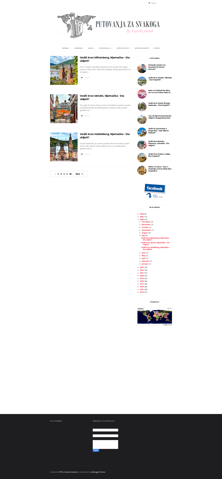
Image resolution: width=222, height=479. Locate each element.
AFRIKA (65, 48)
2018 (142, 281)
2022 (142, 270)
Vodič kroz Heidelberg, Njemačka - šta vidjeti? (155, 248)
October (145, 227)
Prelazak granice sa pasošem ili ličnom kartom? (156, 67)
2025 (142, 217)
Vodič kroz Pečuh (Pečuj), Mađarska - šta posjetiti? (159, 104)
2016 (142, 287)
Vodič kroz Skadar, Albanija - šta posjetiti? (160, 79)
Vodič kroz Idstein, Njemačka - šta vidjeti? (155, 243)
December (146, 222)
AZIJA (90, 48)
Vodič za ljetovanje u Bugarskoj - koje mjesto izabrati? (158, 131)
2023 (142, 267)
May (144, 255)
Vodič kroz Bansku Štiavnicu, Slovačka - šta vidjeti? (158, 143)
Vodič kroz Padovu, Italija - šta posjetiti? (159, 155)
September (146, 230)
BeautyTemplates (71, 472)
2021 (142, 273)
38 (70, 174)
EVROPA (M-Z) (123, 48)
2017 (142, 284)
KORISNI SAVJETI (142, 48)
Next (78, 174)
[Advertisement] (154, 372)
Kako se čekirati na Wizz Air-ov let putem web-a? (159, 91)
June (144, 253)
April (144, 258)
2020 (142, 276)
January (145, 264)
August (145, 233)
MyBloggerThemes (98, 472)
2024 (142, 219)
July (143, 235)
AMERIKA (78, 48)
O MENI (156, 48)
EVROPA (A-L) (105, 48)
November (146, 224)
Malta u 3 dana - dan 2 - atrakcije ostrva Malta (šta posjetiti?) (159, 169)
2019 (142, 278)
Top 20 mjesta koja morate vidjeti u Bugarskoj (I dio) (159, 117)
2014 (142, 292)
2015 (142, 289)
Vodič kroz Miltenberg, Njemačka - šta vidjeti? (155, 239)
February (146, 261)
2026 (142, 214)
